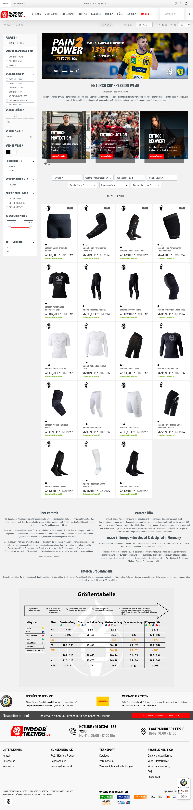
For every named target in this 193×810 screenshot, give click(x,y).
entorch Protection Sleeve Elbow (56, 426)
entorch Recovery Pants (130, 309)
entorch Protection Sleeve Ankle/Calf (94, 485)
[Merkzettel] (176, 3)
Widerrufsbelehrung (159, 766)
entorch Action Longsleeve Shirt (94, 367)
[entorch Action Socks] (134, 463)
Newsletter (9, 766)
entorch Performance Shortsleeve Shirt (54, 308)
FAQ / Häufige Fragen (62, 755)
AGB (150, 771)
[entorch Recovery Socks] (59, 463)
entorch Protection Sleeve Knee (171, 309)
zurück (107, 25)
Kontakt (7, 755)
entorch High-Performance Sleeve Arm (94, 249)
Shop (5, 3)
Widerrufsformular (158, 761)
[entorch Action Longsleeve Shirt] (96, 344)
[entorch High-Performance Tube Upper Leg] (171, 226)
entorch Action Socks (129, 486)
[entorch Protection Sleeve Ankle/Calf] (96, 462)
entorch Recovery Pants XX (94, 309)
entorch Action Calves (129, 368)
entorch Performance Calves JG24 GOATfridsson (170, 426)
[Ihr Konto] (181, 3)
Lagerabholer (58, 761)
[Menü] (188, 779)
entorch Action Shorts (129, 427)
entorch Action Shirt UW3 (56, 368)
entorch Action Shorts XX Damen (56, 249)
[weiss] (86, 244)
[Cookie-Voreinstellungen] (8, 801)
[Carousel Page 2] (49, 164)
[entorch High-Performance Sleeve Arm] (96, 226)
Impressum (154, 776)
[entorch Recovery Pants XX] (96, 286)
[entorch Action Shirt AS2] (171, 345)
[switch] (184, 796)
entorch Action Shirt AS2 (168, 368)
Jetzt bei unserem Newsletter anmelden (161, 715)
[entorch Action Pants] (96, 404)
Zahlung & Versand (61, 766)
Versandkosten (58, 791)
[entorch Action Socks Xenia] (134, 227)
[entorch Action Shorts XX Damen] (59, 226)
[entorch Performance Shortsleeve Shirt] (59, 285)
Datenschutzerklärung (160, 755)
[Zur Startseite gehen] (12, 14)
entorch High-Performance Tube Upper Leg (169, 249)
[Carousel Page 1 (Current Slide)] (45, 164)
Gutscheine (9, 761)
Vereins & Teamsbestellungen (116, 766)
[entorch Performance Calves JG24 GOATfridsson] (171, 403)
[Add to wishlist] (71, 254)
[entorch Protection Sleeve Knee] (171, 286)
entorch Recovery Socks (55, 486)
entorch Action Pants (92, 427)
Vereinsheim (19, 3)
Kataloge (104, 755)
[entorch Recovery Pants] (134, 286)
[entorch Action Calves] (134, 345)
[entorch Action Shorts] (134, 404)
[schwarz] (46, 244)
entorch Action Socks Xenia (132, 250)
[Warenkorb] (186, 3)
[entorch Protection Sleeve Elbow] (59, 403)
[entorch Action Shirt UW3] (59, 345)
